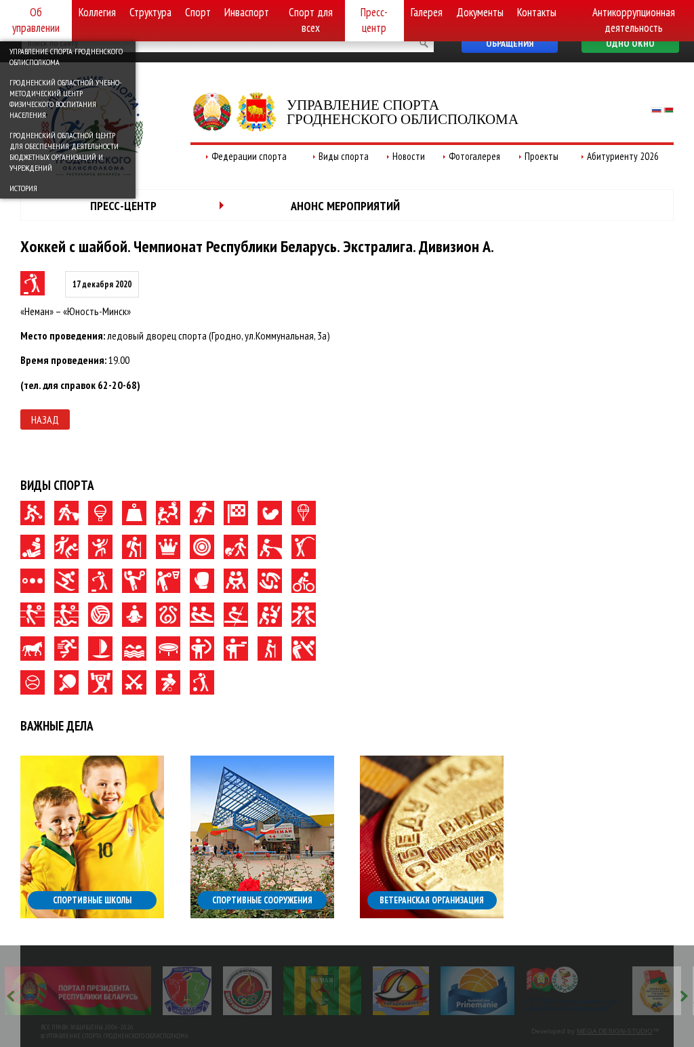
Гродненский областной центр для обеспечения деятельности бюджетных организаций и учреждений (64, 151)
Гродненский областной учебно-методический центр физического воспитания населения (65, 98)
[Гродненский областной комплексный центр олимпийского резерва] (247, 990)
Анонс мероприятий (345, 205)
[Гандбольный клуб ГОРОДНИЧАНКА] (401, 990)
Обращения (509, 43)
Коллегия (97, 12)
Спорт (198, 12)
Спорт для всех (311, 20)
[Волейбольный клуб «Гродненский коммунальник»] (187, 990)
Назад (45, 419)
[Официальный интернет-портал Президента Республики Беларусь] (78, 990)
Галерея (427, 12)
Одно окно (630, 43)
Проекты (541, 156)
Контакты (536, 12)
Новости (408, 156)
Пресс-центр (374, 20)
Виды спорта (344, 156)
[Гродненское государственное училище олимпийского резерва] (656, 990)
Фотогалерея (474, 156)
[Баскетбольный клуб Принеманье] (477, 990)
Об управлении (36, 20)
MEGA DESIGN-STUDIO (615, 1031)
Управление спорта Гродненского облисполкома (66, 56)
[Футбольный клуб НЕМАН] (322, 990)
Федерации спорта (249, 156)
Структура (150, 12)
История (23, 188)
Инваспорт (246, 12)
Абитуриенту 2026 (623, 156)
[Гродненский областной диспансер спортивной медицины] (573, 990)
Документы (480, 12)
